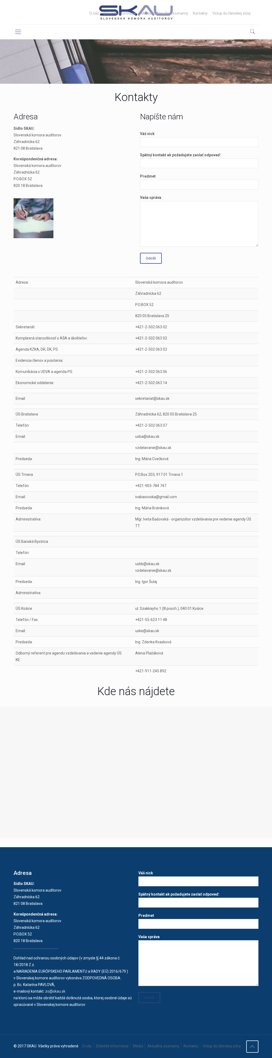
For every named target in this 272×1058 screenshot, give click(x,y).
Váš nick (147, 134)
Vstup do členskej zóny (231, 13)
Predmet (148, 176)
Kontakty (200, 13)
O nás (94, 13)
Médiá (146, 13)
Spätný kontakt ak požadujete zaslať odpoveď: (180, 155)
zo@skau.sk (55, 991)
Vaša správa (150, 197)
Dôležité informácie (120, 13)
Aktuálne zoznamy (172, 13)
